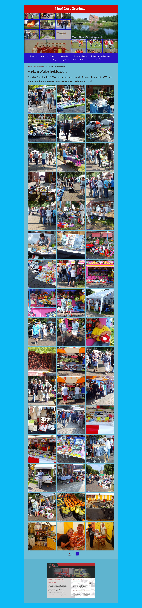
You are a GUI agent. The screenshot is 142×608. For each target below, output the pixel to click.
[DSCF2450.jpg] (41, 186)
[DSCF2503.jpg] (71, 448)
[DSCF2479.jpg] (100, 361)
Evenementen (38, 66)
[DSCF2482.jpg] (71, 390)
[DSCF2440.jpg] (71, 128)
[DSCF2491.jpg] (41, 419)
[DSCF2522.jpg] (100, 536)
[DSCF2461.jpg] (100, 244)
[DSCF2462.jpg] (41, 274)
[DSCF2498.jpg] (71, 419)
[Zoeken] (100, 59)
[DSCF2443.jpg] (41, 157)
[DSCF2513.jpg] (41, 507)
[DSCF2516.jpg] (71, 507)
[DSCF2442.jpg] (100, 128)
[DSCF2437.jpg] (71, 99)
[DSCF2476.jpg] (41, 361)
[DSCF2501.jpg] (41, 448)
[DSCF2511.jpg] (100, 478)
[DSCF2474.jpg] (100, 332)
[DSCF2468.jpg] (71, 303)
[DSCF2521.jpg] (71, 536)
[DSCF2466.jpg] (100, 274)
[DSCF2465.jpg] (71, 274)
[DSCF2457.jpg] (100, 215)
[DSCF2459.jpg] (71, 244)
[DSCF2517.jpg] (100, 507)
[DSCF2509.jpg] (41, 478)
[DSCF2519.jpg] (41, 536)
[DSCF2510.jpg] (71, 478)
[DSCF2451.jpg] (71, 186)
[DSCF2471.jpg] (41, 332)
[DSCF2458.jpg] (41, 244)
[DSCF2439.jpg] (41, 128)
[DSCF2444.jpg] (71, 157)
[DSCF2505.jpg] (100, 448)
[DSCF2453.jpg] (100, 186)
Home (30, 66)
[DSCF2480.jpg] (41, 390)
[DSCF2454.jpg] (41, 215)
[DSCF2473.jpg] (71, 332)
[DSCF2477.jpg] (71, 361)
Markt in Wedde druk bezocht (55, 66)
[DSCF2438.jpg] (100, 99)
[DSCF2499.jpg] (100, 419)
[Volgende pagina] (77, 553)
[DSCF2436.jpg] (41, 99)
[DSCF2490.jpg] (100, 390)
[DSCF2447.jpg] (100, 157)
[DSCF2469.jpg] (100, 303)
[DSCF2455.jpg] (71, 215)
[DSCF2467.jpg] (41, 303)
